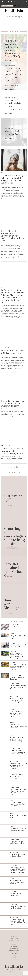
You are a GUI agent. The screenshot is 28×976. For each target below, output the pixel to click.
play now (6, 505)
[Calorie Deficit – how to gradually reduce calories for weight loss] (14, 433)
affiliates (14, 957)
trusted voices (14, 938)
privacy (14, 944)
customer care (14, 959)
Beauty (3, 172)
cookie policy (14, 948)
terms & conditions (14, 950)
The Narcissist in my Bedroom (13, 133)
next (17, 467)
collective (14, 936)
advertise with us (14, 940)
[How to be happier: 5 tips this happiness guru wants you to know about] (14, 385)
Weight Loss (5, 445)
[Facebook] (5, 1)
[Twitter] (2, 1)
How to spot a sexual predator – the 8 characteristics (14, 104)
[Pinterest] (14, 1)
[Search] (24, 1)
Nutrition (4, 228)
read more (8, 60)
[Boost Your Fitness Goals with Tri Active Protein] (14, 334)
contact (14, 955)
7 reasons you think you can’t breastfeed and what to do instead (13, 74)
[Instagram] (8, 1)
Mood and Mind (6, 398)
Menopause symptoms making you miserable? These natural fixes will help (13, 48)
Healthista (5, 347)
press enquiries (14, 961)
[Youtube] (11, 1)
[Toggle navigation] (25, 5)
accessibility (14, 946)
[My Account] (26, 1)
